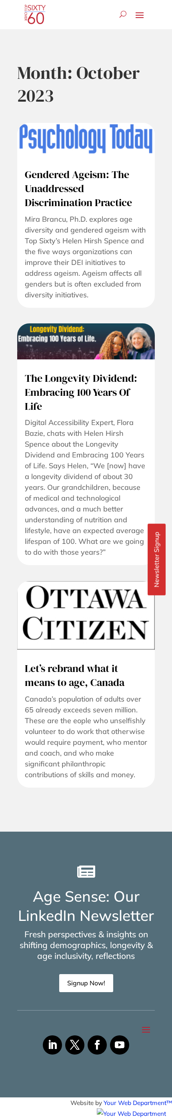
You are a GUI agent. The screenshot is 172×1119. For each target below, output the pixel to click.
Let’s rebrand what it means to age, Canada (74, 675)
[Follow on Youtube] (119, 1045)
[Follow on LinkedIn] (52, 1045)
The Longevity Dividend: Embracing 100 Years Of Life (81, 392)
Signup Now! (86, 983)
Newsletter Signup (156, 560)
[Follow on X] (74, 1045)
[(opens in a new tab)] (86, 139)
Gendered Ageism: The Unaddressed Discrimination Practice (78, 188)
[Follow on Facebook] (97, 1045)
